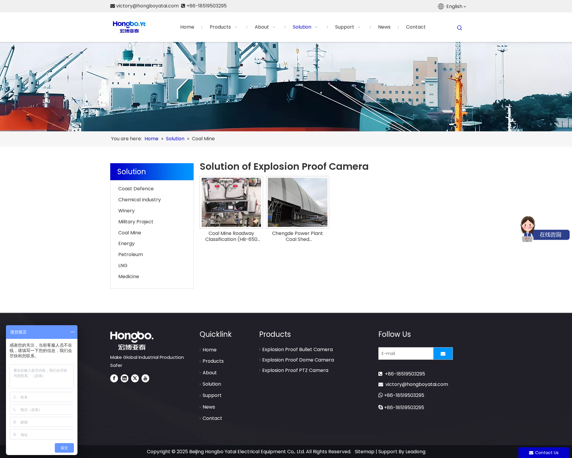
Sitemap (364, 451)
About (210, 372)
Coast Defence (136, 188)
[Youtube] (145, 378)
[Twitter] (135, 378)
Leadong (415, 451)
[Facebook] (114, 378)
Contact (212, 418)
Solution (212, 384)
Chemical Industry (139, 199)
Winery (126, 210)
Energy (126, 243)
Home (210, 349)
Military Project (135, 221)
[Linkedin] (124, 378)
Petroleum (130, 254)
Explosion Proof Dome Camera (298, 359)
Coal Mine (129, 232)
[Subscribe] (443, 353)
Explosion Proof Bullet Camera (297, 349)
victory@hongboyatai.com (417, 384)
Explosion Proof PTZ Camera (295, 370)
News (209, 407)
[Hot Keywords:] (459, 28)
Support (212, 395)
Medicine (128, 276)
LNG (123, 265)
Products (213, 361)
